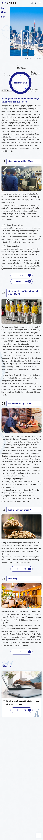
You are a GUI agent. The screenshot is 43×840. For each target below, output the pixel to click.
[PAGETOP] (39, 835)
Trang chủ (27, 58)
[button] (32, 3)
